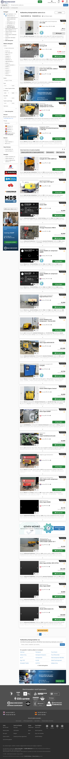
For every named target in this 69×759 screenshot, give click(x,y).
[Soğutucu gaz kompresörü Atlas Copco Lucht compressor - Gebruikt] (29, 484)
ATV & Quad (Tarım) (28, 721)
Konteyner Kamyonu (41, 655)
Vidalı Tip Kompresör (56, 660)
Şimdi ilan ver (60, 98)
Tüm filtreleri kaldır (47, 16)
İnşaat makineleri (10, 14)
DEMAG (7, 66)
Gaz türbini (37, 721)
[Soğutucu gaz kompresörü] (29, 461)
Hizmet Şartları (36, 756)
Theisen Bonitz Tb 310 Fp (47, 721)
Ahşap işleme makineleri (10, 35)
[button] (67, 1)
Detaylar (59, 33)
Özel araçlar (18, 721)
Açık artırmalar (9, 151)
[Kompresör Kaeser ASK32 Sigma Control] (29, 393)
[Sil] (30, 16)
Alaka (60, 12)
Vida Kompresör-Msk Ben (57, 657)
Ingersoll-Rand (9, 61)
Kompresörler (11, 15)
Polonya (9, 127)
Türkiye (8, 118)
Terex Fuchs (8, 75)
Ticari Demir (54, 652)
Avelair (7, 63)
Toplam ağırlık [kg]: (8, 100)
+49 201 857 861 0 (41, 712)
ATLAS (7, 51)
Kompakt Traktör (24, 663)
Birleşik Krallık (11, 133)
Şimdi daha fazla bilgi (59, 528)
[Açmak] (43, 41)
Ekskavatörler (11, 22)
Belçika (9, 131)
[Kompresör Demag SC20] (29, 51)
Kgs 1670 (22, 660)
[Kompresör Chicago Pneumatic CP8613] (29, 233)
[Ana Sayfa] (1, 7)
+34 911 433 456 (41, 714)
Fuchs (7, 68)
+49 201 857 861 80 (10, 714)
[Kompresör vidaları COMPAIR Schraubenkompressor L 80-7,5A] (29, 133)
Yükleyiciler (10, 25)
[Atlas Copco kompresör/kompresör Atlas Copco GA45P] (29, 416)
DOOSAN (8, 58)
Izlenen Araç (23, 655)
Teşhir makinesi (9, 141)
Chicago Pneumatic (10, 65)
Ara (66, 5)
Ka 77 (21, 657)
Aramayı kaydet (43, 630)
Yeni (6, 140)
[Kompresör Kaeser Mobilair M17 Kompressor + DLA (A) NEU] (29, 324)
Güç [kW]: (6, 95)
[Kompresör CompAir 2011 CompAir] (29, 370)
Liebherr (7, 72)
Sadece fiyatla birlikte (10, 88)
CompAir (8, 56)
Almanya (10, 126)
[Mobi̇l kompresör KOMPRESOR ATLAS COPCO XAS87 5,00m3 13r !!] (29, 545)
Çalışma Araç (54, 663)
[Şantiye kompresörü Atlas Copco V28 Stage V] (29, 187)
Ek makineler (11, 23)
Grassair (7, 70)
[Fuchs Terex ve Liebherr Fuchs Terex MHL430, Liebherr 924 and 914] (29, 74)
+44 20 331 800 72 (10, 712)
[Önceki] (21, 28)
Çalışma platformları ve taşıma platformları (12, 19)
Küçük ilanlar (9, 149)
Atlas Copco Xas (60, 152)
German (22, 652)
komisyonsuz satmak (11, 242)
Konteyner (38, 652)
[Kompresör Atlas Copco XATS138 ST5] (29, 347)
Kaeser (7, 54)
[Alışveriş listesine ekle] (64, 23)
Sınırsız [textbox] (7, 123)
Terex (7, 73)
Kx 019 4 (38, 663)
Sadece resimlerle (10, 156)
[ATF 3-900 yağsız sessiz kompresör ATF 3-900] (29, 28)
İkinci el (7, 143)
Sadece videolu (9, 158)
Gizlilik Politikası (27, 756)
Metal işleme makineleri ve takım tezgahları (11, 29)
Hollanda (10, 129)
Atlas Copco (8, 52)
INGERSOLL (8, 59)
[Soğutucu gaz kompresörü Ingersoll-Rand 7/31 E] (29, 301)
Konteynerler (39, 657)
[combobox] (10, 123)
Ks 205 (37, 660)
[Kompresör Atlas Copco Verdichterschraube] (29, 439)
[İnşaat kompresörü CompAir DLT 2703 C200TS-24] (29, 164)
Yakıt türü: (6, 106)
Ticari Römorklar (55, 655)
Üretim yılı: (6, 90)
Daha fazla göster (43, 665)
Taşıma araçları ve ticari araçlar (10, 32)
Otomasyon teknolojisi (10, 38)
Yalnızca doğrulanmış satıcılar (10, 161)
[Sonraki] (37, 28)
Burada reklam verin (11, 209)
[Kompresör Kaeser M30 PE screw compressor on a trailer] (29, 110)
